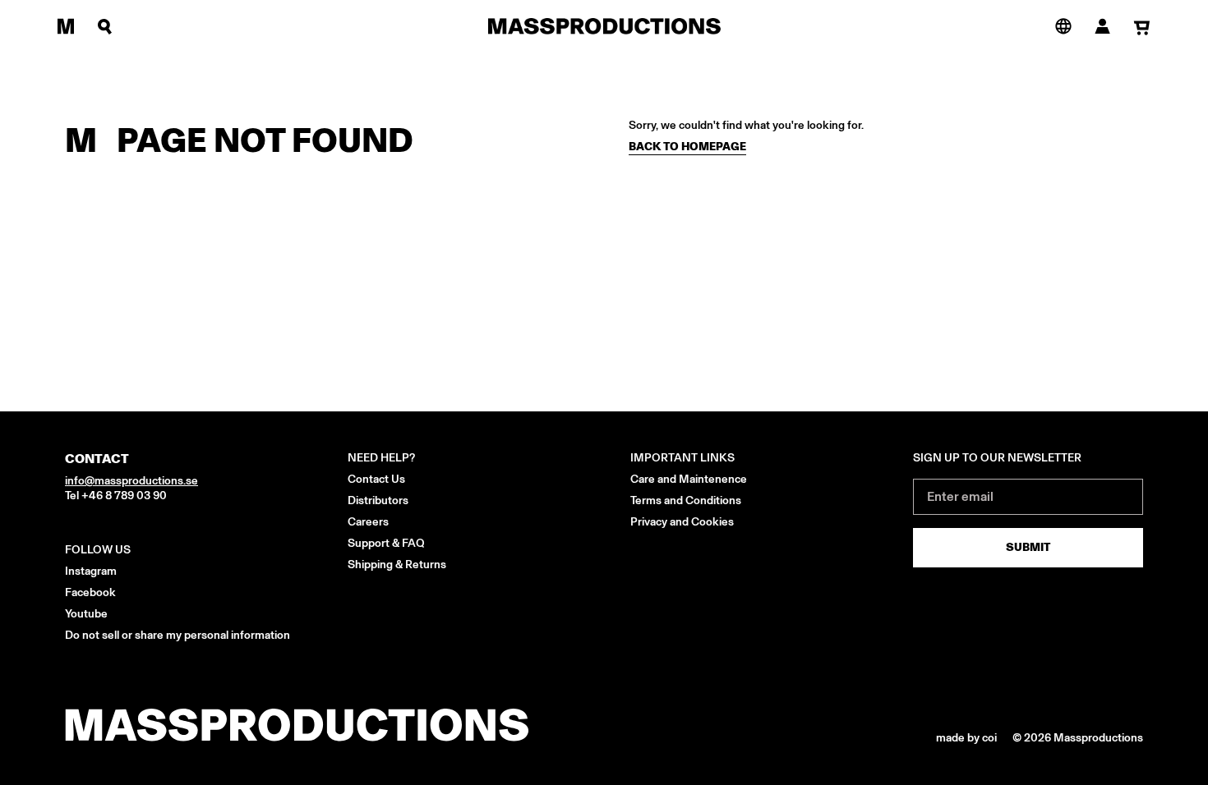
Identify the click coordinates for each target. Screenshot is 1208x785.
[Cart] (1142, 27)
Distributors (378, 500)
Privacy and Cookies (682, 522)
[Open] (66, 26)
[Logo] (604, 26)
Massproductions (1098, 738)
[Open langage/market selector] (1063, 25)
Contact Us (376, 479)
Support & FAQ (386, 543)
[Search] (105, 26)
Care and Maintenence (688, 479)
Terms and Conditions (685, 500)
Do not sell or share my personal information (177, 635)
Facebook (90, 592)
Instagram (91, 571)
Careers (368, 522)
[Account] (1103, 26)
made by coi (967, 738)
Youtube (86, 614)
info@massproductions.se (131, 481)
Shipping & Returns (397, 565)
